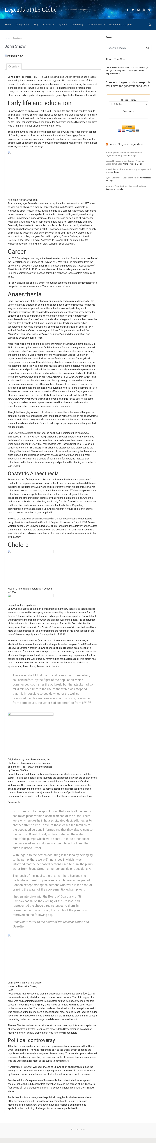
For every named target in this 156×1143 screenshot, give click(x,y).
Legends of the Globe (30, 9)
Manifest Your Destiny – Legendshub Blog (126, 186)
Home (7, 38)
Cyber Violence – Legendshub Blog (123, 178)
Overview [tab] (14, 66)
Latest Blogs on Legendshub (126, 144)
